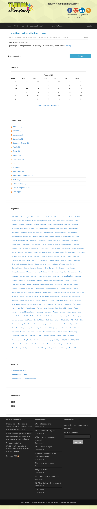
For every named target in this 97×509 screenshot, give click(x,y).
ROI (72, 320)
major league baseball (52, 288)
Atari (58, 221)
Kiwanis (67, 280)
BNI (37, 228)
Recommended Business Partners (24, 379)
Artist (53, 221)
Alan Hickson (78, 217)
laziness (22, 284)
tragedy (50, 340)
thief (40, 336)
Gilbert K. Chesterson (74, 260)
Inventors (33, 276)
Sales (38, 324)
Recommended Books (19, 374)
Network (60, 304)
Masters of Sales (48, 292)
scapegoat (44, 324)
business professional (55, 236)
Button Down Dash (68, 236)
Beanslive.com (70, 502)
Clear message (36, 244)
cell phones (33, 240)
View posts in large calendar (48, 105)
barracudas (29, 224)
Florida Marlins (43, 260)
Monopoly (44, 300)
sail (34, 324)
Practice (79, 312)
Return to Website (57, 26)
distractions (80, 248)
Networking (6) (18, 171)
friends (57, 260)
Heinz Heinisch (70, 268)
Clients (44, 244)
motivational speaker (62, 300)
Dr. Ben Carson (46, 252)
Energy (63, 256)
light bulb (69, 284)
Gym (46, 268)
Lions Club (15, 288)
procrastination (16, 316)
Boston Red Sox (73, 228)
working (49, 348)
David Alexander (56, 248)
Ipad (49, 276)
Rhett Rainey (28, 320)
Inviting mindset (42, 276)
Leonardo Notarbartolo (46, 284)
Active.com (57, 217)
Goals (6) (16, 151)
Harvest (51, 268)
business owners (17, 236)
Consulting (15, 248)
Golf (48, 264)
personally (40, 312)
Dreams (30, 256)
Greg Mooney (70, 264)
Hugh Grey (63, 272)
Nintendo (51, 308)
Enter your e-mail (71, 432)
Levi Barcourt (58, 284)
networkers (68, 304)
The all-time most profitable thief (18, 433)
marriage (23, 292)
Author (76, 221)
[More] (68, 45)
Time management (17, 340)
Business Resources (37, 26)
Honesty (50, 272)
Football (51, 260)
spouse (58, 328)
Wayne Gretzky (16, 348)
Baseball (36, 224)
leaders (29, 284)
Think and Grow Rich (49, 336)
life (65, 284)
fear (33, 260)
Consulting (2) (18, 139)
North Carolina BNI (60, 308)
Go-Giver (43, 264)
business (39, 232)
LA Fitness (74, 280)
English (69, 256)
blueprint (31, 228)
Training (65, 37)
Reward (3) (17, 179)
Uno (48, 344)
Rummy (14, 324)
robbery (57, 320)
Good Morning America (58, 264)
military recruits (29, 300)
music (71, 300)
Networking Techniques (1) (23, 175)
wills (38, 348)
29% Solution (15, 217)
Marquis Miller (16, 292)
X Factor (55, 348)
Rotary (82, 320)
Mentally (22, 296)
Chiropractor (74, 240)
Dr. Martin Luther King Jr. (19, 256)
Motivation (44, 37)
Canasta (14, 240)
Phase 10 (55, 312)
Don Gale (20, 252)
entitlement (76, 256)
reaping (79, 316)
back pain (14, 224)
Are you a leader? (12, 443)
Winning (43, 348)
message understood (32, 296)
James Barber (32, 37)
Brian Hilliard (15, 232)
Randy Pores (52, 316)
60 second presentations (28, 217)
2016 (13, 406)
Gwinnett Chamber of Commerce (33, 268)
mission (38, 300)
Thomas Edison (61, 336)
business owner (72, 232)
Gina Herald (15, 264)
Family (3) (16, 147)
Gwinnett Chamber (17, 268)
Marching (76, 288)
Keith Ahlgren (48, 280)
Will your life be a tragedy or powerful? (45, 438)
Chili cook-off (65, 240)
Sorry (22, 328)
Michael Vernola (66, 296)
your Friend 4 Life (71, 348)
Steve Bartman (78, 328)
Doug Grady (37, 252)
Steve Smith (15, 332)
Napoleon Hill (25, 304)
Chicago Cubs (52, 240)
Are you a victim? (41, 469)
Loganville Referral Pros (26, 288)
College (50, 244)
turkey (44, 344)
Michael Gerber (44, 296)
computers (76, 244)
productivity (25, 316)
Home (9, 26)
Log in (89, 26)
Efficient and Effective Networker (50, 256)
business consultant (60, 232)
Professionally (34, 316)
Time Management (55, 37)
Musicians (78, 300)
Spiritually (51, 328)
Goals (37, 264)
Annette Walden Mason (29, 221)
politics (69, 312)
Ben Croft (67, 224)
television (38, 332)
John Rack (39, 280)
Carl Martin (21, 240)
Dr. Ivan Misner (70, 252)
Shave (66, 324)
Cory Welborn (24, 248)
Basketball (43, 224)
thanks (65, 332)
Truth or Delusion (35, 344)
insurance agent (24, 276)
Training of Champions (70, 339)
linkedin (76, 284)
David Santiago (66, 248)
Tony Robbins (28, 340)
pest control (48, 312)
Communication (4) (20, 135)
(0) (87, 37)
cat (27, 240)
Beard (49, 224)
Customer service (34, 248)
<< (26, 75)
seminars (60, 324)
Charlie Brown (42, 240)
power (74, 312)
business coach (48, 232)
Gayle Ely (63, 260)
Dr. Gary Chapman (58, 252)
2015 (13, 402)
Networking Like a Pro (32, 308)
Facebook (15, 260)
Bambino (21, 224)
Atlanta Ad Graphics (67, 221)
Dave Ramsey (45, 248)
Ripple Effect (49, 320)
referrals (14, 320)
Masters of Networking (34, 292)
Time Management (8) (21, 187)
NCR (44, 304)
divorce (14, 252)
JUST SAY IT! (40, 489)
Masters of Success (60, 292)
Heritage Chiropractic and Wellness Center (24, 272)
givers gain (23, 264)
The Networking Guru (20, 335)
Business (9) (17, 130)
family (28, 260)
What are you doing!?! (43, 447)
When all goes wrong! (43, 424)
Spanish (33, 328)
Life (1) (15, 163)
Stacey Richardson (67, 328)
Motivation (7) (18, 167)
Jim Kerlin (14, 280)
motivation (52, 300)
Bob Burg (52, 228)
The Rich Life (33, 336)
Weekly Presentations (29, 348)
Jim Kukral (22, 280)
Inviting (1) (17, 155)
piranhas (62, 312)
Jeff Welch (78, 276)
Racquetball (43, 316)
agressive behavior (67, 217)
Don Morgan (28, 252)
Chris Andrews (16, 244)
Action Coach (48, 217)
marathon (69, 288)
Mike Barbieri (76, 296)
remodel (20, 320)
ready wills (67, 316)
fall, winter (22, 260)
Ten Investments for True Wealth (52, 332)
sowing (28, 328)
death (74, 248)
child (58, 240)
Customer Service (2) (21, 143)
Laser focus (15, 284)
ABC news (40, 217)
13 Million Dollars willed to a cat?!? (27, 33)
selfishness (52, 324)
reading (60, 316)
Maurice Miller (81, 292)
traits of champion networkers (20, 344)
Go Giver (31, 264)
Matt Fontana (71, 292)
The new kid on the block (15, 424)
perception (15, 312)
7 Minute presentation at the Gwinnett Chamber (45, 455)
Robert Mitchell (65, 320)
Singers (72, 324)
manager (62, 288)
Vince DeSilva (71, 344)
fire (36, 260)
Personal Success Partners (27, 312)
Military (22, 300)
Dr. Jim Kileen (81, 252)
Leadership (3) (18, 159)
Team (32, 332)
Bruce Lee (23, 232)
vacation (53, 344)
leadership (36, 284)
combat (55, 244)
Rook (76, 320)
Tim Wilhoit (70, 336)
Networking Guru (18, 308)
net (56, 304)
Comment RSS (12, 456)
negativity (50, 304)
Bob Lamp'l (59, 228)
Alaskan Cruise (16, 221)
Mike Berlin (15, 300)
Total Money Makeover (40, 340)
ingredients (15, 276)
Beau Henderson (58, 224)
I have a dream (72, 272)
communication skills (65, 244)
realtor (73, 316)
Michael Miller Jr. (55, 296)
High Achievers (42, 272)
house (57, 272)
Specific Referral (42, 328)
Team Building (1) (19, 183)
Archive (17, 26)
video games (61, 344)
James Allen (55, 276)
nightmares (43, 308)
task (28, 332)
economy (36, 256)
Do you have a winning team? (46, 430)
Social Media (15, 328)
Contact (25, 26)
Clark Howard (26, 244)
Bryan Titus (31, 232)
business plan (27, 236)
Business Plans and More (40, 236)
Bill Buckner (75, 224)
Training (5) (17, 191)
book (65, 228)
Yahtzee (62, 348)
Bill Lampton (15, 228)
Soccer (78, 324)
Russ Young (27, 324)
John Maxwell (31, 280)
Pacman (70, 308)
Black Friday (24, 228)
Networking (77, 304)
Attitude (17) (17, 126)
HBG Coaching (60, 268)
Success (22, 332)
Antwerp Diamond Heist (44, 221)
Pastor (76, 308)
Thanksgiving (73, 332)
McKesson (15, 296)
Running (20, 324)
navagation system (36, 304)
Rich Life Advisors (39, 320)
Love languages (39, 288)
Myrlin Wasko (16, 304)
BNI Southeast (44, 228)
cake (77, 236)
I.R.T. (80, 272)
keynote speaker (58, 280)
